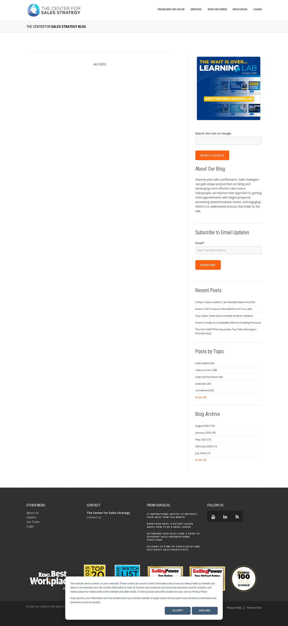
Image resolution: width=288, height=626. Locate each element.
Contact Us (94, 517)
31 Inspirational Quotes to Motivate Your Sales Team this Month (172, 516)
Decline (204, 610)
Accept (177, 610)
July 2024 (202, 453)
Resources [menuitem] (240, 9)
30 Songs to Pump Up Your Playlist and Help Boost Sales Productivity (173, 548)
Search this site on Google (213, 133)
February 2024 (206, 446)
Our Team (33, 522)
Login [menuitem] (257, 9)
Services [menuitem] (196, 9)
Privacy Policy (234, 607)
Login (30, 526)
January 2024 (205, 432)
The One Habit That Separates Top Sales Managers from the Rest (225, 331)
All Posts (100, 64)
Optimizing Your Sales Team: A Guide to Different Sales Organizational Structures (173, 536)
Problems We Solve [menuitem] (171, 9)
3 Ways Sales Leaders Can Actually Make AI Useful (225, 302)
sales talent (204, 363)
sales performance (209, 377)
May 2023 (203, 439)
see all (202, 397)
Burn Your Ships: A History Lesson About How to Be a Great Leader (170, 525)
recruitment (204, 390)
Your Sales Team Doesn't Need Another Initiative (224, 316)
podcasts (203, 383)
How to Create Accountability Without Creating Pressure (228, 322)
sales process (206, 370)
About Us (32, 513)
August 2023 (204, 426)
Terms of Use (254, 607)
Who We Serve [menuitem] (217, 9)
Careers (31, 517)
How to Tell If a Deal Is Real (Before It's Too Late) (223, 309)
